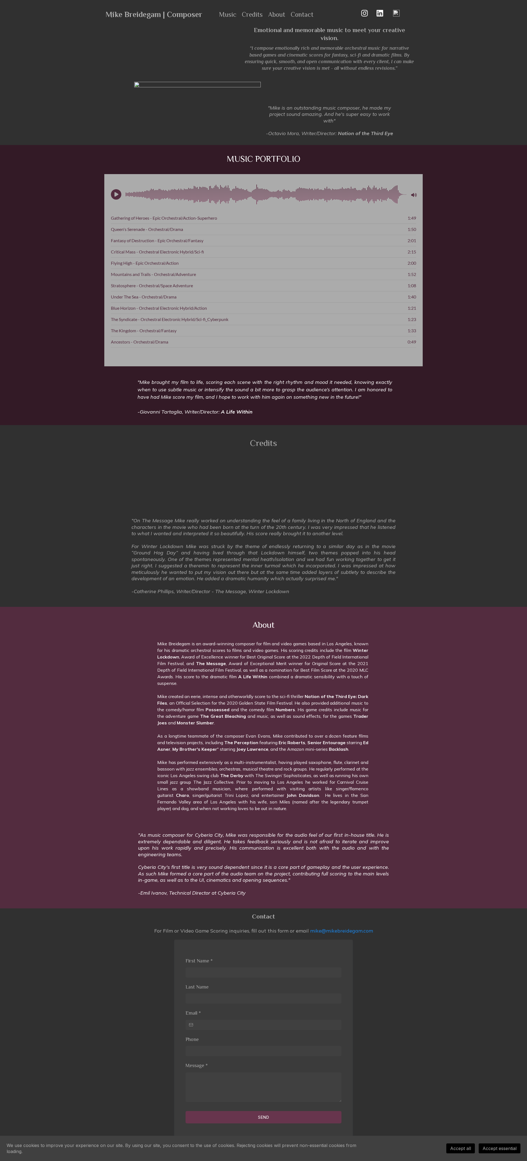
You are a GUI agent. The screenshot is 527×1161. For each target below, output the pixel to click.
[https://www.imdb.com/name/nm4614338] (396, 12)
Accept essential (500, 1148)
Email (193, 1013)
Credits (252, 14)
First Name (199, 961)
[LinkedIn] (380, 13)
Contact (302, 14)
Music (227, 14)
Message (197, 1065)
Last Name (197, 987)
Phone (192, 1039)
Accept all (460, 1148)
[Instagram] (364, 13)
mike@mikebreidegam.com (341, 931)
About (276, 14)
